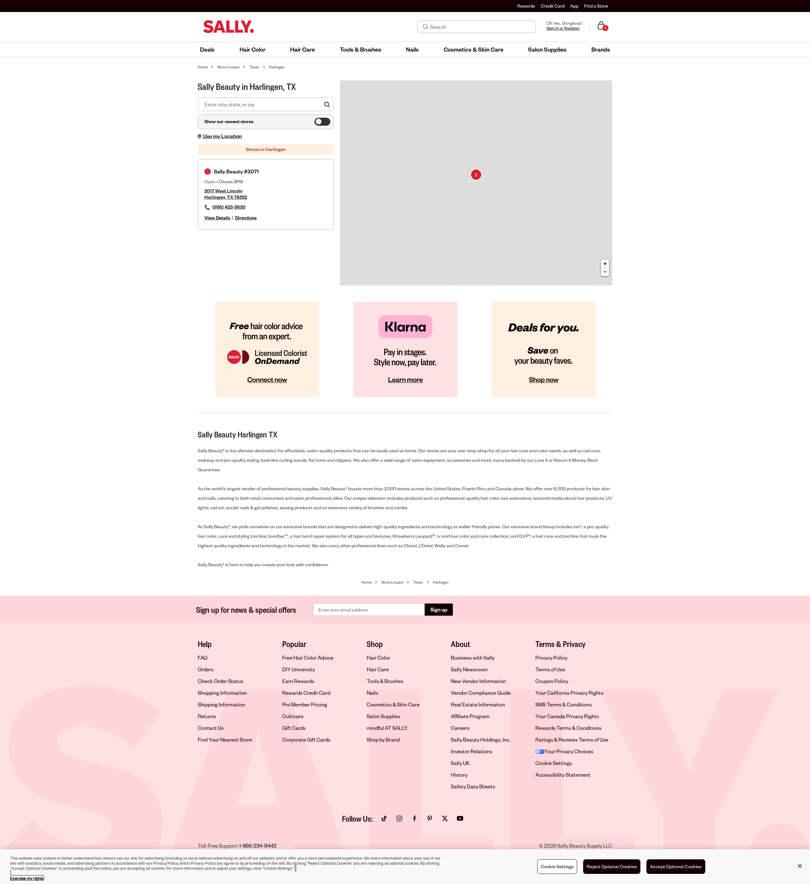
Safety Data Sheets (473, 786)
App (574, 6)
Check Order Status (220, 681)
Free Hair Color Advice (307, 657)
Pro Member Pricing (304, 704)
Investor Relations (471, 751)
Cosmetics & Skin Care (393, 704)
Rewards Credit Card (306, 692)
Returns (207, 716)
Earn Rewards (298, 681)
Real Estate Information (478, 704)
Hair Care (378, 669)
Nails (372, 692)
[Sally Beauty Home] (228, 26)
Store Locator (228, 67)
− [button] (605, 271)
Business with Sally (473, 657)
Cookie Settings (553, 763)
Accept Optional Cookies (676, 866)
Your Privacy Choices (569, 751)
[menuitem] (207, 49)
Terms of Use (550, 669)
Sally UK (460, 763)
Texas (254, 67)
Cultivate (292, 716)
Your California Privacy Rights (569, 692)
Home (203, 67)
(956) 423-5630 (229, 207)
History (459, 774)
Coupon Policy (551, 681)
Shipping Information (221, 704)
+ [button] (605, 263)
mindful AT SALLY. (387, 727)
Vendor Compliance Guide (481, 692)
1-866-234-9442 (258, 845)
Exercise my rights (26, 878)
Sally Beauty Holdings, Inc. (480, 739)
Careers (460, 727)
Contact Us (211, 727)
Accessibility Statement (562, 774)
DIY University (298, 669)
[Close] (800, 866)
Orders (206, 669)
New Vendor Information (478, 681)
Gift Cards (294, 727)
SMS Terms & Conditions (563, 704)
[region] (405, 866)
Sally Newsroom (469, 669)
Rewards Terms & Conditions (568, 727)
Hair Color (378, 657)
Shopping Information (222, 692)
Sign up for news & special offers (246, 609)
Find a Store (596, 6)
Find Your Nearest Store (225, 739)
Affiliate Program (470, 716)
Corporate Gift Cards (306, 739)
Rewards (526, 6)
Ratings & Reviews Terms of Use (571, 739)
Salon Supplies (383, 716)
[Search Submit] (425, 26)
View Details (217, 218)
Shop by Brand (383, 739)
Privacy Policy (551, 657)
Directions (246, 218)
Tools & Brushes (385, 681)
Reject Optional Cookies (612, 866)
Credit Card (552, 6)
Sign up (438, 609)
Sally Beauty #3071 (236, 171)
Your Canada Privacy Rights (567, 716)
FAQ (202, 657)
